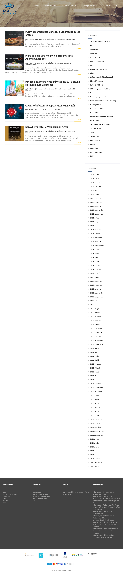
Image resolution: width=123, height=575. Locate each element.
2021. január (94, 415)
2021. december (96, 376)
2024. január (95, 277)
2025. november (96, 202)
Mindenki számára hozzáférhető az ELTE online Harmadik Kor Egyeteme (52, 83)
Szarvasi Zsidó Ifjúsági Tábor (44, 496)
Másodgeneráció (62, 89)
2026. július (94, 174)
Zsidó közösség (96, 152)
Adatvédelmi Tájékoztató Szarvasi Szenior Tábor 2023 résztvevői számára (105, 524)
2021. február (95, 411)
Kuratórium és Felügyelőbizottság (103, 101)
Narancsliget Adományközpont (101, 116)
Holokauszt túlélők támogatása (102, 77)
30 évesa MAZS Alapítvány (100, 41)
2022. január (95, 372)
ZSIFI (92, 156)
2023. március (95, 317)
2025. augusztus (96, 214)
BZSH (5, 503)
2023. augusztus (96, 297)
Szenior (69, 89)
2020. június (94, 443)
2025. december (96, 198)
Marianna (39, 39)
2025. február (95, 230)
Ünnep (92, 144)
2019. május (94, 467)
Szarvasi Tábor (95, 128)
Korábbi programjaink (69, 6)
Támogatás (94, 136)
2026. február (95, 190)
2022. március (95, 364)
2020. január (95, 459)
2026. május (95, 178)
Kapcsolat (106, 6)
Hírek (92, 73)
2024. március (95, 269)
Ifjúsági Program (96, 81)
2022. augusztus (96, 344)
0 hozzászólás (49, 39)
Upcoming (94, 148)
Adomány (59, 63)
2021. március (95, 407)
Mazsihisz (6, 496)
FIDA (34, 501)
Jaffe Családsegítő (97, 85)
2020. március (95, 455)
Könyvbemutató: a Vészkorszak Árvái (46, 126)
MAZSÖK (6, 501)
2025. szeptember (97, 210)
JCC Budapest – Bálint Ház (100, 89)
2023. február (95, 321)
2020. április (95, 451)
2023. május (94, 309)
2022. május (94, 356)
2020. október (95, 427)
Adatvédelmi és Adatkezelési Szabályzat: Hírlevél (103, 493)
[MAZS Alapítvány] (9, 2)
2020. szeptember (97, 431)
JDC (4, 492)
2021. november (96, 380)
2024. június (94, 257)
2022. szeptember (97, 340)
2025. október (95, 206)
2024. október (95, 242)
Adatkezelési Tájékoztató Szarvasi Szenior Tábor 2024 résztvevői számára (105, 531)
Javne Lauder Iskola (40, 494)
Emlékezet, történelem (64, 39)
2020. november (96, 423)
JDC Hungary (38, 492)
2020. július (94, 439)
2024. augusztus (96, 249)
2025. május (94, 222)
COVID (59, 110)
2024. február (95, 273)
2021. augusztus (96, 392)
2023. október (95, 289)
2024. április (95, 265)
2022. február (95, 368)
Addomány (94, 49)
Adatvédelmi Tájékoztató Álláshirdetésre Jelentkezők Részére (106, 497)
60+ (91, 45)
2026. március (95, 186)
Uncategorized (95, 140)
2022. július (94, 348)
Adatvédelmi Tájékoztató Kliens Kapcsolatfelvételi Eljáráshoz (104, 518)
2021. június (94, 396)
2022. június (94, 352)
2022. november (96, 332)
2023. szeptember (97, 293)
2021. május (94, 399)
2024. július (94, 253)
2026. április (95, 182)
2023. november (96, 285)
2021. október (95, 384)
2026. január (95, 194)
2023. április (95, 313)
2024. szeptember (97, 246)
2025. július (94, 218)
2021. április (94, 403)
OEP (4, 498)
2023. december (96, 281)
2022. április (94, 360)
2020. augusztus (96, 435)
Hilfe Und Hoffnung (40, 498)
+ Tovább (77, 48)
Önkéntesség (95, 120)
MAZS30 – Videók (96, 109)
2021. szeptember (96, 388)
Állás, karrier (95, 57)
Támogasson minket (90, 6)
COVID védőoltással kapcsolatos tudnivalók (50, 105)
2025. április (95, 226)
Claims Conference (97, 61)
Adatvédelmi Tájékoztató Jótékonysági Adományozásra (102, 513)
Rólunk (36, 6)
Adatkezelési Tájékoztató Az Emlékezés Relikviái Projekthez (104, 536)
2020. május (95, 447)
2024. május (94, 261)
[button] (116, 5)
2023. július (94, 301)
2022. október (95, 336)
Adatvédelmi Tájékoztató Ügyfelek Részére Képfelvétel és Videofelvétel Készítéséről (106, 507)
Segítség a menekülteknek (100, 124)
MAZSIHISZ (94, 113)
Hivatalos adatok (50, 6)
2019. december (96, 463)
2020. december (96, 419)
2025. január (95, 234)
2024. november (96, 238)
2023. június (94, 305)
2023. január (95, 324)
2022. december (96, 328)
